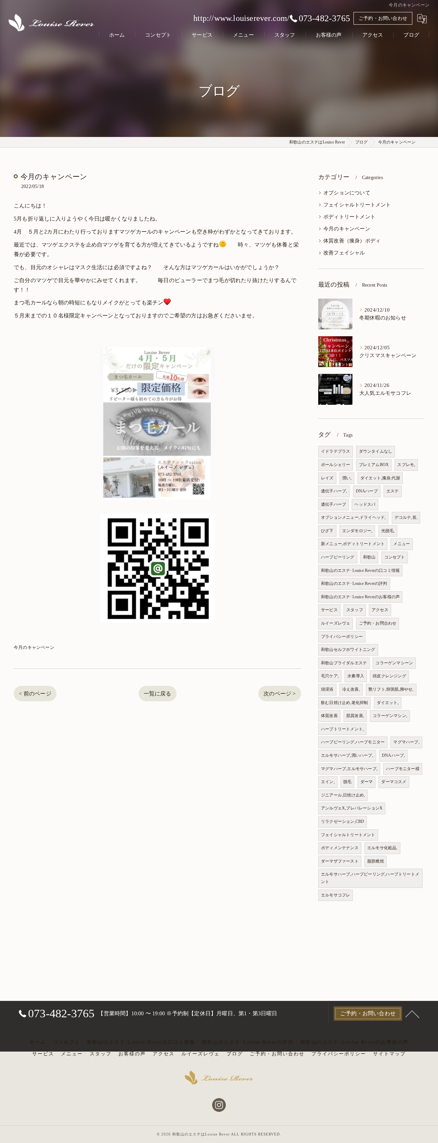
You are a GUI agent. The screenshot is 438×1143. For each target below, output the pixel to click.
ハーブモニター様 (403, 768)
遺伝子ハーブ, (334, 491)
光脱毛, (388, 530)
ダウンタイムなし (375, 451)
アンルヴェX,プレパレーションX (352, 808)
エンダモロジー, (357, 530)
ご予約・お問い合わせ (383, 18)
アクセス (380, 609)
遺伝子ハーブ (333, 504)
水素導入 (355, 676)
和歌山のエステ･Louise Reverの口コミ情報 (360, 570)
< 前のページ (35, 693)
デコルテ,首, (406, 517)
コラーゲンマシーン (394, 663)
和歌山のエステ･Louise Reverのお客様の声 (360, 596)
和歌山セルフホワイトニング (348, 649)
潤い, (347, 478)
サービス (329, 609)
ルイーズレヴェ (335, 623)
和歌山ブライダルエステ (344, 663)
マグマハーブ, (406, 742)
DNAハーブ (367, 491)
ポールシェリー (335, 464)
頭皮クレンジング (389, 676)
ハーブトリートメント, (342, 729)
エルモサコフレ (335, 895)
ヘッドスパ (365, 504)
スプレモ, (406, 464)
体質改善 (329, 715)
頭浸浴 (327, 689)
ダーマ (366, 781)
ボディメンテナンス (340, 847)
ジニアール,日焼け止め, (343, 795)
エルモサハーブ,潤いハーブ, (347, 755)
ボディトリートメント (349, 216)
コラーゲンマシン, (390, 715)
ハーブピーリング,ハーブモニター (353, 742)
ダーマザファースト (340, 861)
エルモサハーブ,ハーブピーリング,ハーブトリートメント (370, 878)
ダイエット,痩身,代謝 (380, 478)
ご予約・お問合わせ (378, 623)
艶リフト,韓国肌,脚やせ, (391, 689)
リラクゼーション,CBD (342, 821)
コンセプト (394, 557)
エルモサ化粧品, (382, 847)
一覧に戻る (157, 693)
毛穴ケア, (330, 676)
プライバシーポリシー (342, 636)
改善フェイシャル (344, 252)
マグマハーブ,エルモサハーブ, (349, 768)
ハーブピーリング (338, 557)
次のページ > (279, 693)
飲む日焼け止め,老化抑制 (344, 702)
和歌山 (369, 557)
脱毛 (347, 781)
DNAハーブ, (393, 755)
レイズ (327, 478)
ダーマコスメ (393, 781)
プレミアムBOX (374, 464)
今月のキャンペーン (34, 647)
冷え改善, (351, 689)
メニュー (401, 543)
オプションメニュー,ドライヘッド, (353, 517)
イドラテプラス (335, 451)
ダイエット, (388, 702)
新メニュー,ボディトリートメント (353, 543)
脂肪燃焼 (375, 861)
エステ (392, 491)
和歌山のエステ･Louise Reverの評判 (354, 583)
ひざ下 (327, 530)
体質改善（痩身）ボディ (352, 240)
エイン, (328, 781)
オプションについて (346, 193)
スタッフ (354, 609)
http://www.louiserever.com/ (241, 18)
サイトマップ (389, 1053)
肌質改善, (355, 715)
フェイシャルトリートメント (357, 205)
